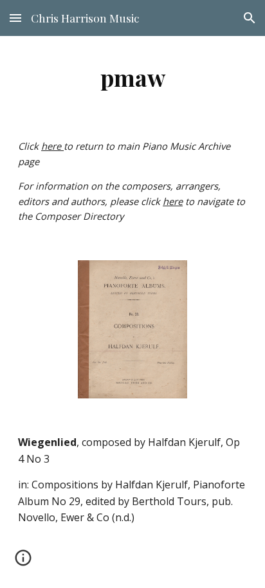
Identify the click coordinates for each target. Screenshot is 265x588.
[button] (15, 17)
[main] (132, 77)
